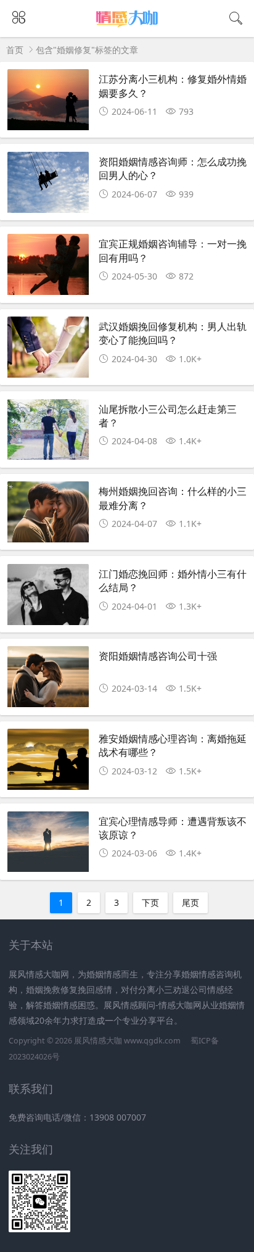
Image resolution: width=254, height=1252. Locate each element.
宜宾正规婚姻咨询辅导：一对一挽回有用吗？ (173, 250)
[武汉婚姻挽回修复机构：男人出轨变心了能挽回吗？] (48, 350)
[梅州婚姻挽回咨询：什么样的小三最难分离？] (48, 515)
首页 (14, 50)
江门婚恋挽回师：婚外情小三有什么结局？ (173, 580)
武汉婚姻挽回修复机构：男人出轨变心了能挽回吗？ (173, 333)
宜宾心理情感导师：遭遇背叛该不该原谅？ (173, 828)
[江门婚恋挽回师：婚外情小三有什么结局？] (48, 598)
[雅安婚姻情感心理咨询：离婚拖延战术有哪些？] (48, 763)
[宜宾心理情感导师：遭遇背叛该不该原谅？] (48, 845)
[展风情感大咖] (127, 26)
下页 (150, 902)
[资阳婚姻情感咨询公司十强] (48, 680)
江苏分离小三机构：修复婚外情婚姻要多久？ (173, 85)
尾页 (190, 902)
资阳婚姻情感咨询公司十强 (158, 656)
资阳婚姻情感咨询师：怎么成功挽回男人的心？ (173, 168)
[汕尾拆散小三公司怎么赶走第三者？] (48, 433)
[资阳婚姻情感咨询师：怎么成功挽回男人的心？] (48, 186)
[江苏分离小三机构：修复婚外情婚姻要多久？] (48, 103)
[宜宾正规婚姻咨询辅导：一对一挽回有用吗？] (48, 268)
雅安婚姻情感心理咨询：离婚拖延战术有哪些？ (173, 745)
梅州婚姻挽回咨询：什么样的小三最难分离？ (173, 498)
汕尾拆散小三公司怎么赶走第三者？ (168, 415)
